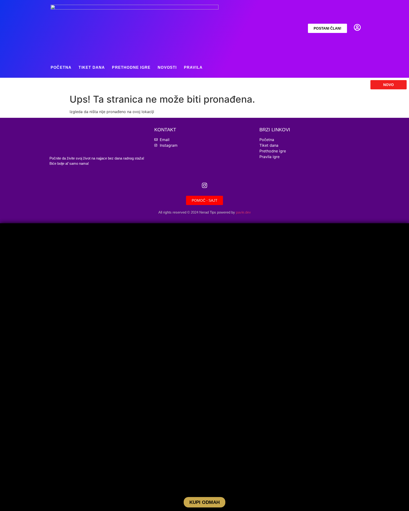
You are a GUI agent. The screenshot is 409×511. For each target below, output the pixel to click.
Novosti (167, 67)
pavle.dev (243, 212)
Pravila (193, 67)
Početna (61, 67)
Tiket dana (92, 67)
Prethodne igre (131, 67)
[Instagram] (204, 185)
